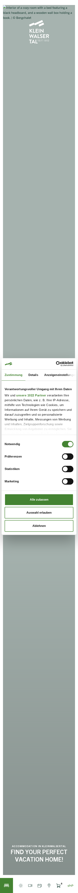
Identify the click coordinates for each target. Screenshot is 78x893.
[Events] (39, 885)
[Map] (49, 885)
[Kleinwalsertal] (39, 31)
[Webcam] (30, 885)
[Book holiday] (6, 885)
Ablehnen (39, 525)
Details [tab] (33, 375)
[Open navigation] (70, 885)
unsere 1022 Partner (31, 395)
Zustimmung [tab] (13, 375)
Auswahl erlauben (39, 512)
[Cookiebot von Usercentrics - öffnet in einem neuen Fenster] (56, 363)
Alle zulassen (39, 499)
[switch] (67, 456)
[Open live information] (20, 885)
